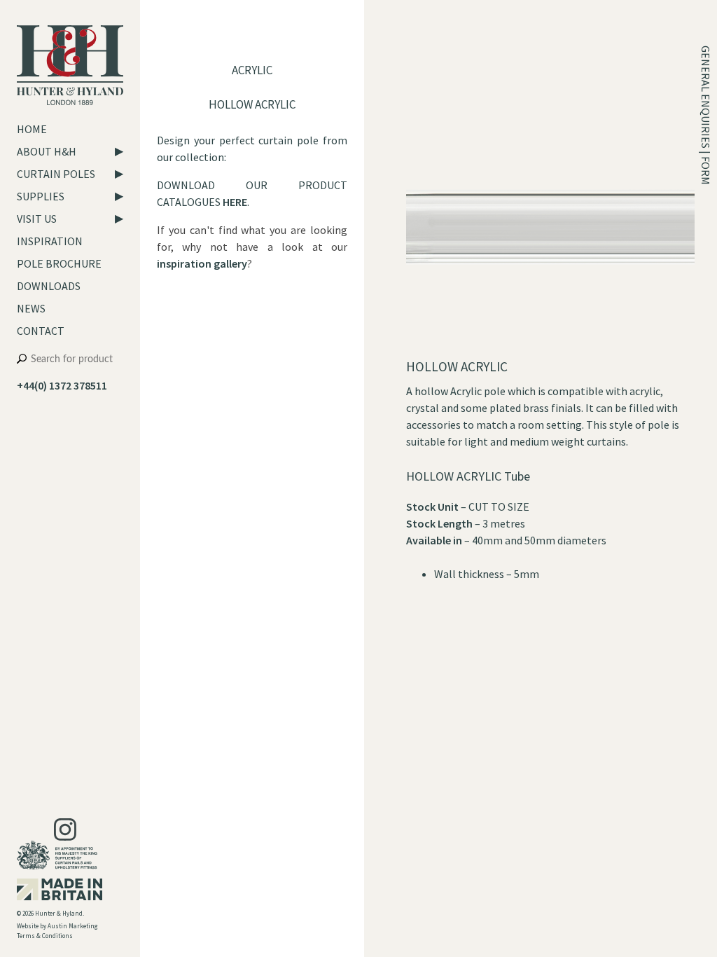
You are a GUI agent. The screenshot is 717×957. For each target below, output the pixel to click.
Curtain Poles (56, 174)
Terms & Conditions (45, 935)
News (31, 308)
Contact (40, 331)
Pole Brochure (59, 263)
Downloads (49, 286)
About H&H (46, 151)
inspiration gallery (202, 263)
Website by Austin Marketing (57, 926)
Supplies (40, 196)
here (235, 202)
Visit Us (37, 219)
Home (32, 129)
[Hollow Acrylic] (551, 350)
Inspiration (50, 241)
